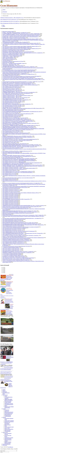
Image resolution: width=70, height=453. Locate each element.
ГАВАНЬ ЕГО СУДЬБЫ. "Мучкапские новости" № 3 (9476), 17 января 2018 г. (16, 239)
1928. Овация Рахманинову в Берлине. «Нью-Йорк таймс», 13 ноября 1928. (15, 119)
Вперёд (3, 26)
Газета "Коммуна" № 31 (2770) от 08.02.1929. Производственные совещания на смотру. (17, 121)
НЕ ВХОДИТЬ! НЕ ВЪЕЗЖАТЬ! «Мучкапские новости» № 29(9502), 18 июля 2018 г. (17, 137)
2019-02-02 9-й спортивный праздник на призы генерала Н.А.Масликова (15, 49)
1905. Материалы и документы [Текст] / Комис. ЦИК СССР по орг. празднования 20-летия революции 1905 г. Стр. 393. (23, 79)
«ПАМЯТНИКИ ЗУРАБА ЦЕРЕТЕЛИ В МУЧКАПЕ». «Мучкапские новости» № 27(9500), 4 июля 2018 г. (21, 145)
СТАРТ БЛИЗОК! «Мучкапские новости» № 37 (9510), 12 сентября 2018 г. (15, 99)
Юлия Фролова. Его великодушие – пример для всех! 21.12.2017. (13, 256)
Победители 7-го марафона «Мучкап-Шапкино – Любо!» (12, 53)
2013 (3, 271)
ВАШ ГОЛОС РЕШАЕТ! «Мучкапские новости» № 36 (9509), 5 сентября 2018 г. (16, 104)
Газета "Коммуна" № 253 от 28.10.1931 (9, 178)
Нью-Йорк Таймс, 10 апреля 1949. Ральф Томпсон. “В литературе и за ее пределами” (17, 82)
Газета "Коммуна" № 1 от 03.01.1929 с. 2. (9, 142)
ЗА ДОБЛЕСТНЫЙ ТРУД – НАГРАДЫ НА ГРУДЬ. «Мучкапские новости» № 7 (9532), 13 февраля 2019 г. (21, 33)
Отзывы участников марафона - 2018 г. (9, 57)
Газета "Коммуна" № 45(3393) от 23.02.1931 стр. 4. (11, 190)
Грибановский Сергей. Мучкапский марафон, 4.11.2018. (12, 54)
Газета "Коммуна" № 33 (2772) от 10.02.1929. (10, 112)
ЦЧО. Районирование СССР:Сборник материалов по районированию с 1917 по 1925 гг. (17, 126)
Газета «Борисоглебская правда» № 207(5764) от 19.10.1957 (12, 109)
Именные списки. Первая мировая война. (9, 407)
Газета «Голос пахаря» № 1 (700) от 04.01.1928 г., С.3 (11, 248)
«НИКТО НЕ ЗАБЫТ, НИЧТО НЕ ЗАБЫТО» (9, 400)
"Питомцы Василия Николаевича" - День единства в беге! (12, 65)
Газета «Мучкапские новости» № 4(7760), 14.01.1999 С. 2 (12, 106)
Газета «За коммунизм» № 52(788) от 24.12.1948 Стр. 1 (10, 23)
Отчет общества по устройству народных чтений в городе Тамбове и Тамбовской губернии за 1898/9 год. (21, 38)
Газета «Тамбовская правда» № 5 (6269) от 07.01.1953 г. (12, 98)
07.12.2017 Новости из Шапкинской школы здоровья (11, 254)
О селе (6, 395)
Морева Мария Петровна (6, 214)
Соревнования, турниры (9, 437)
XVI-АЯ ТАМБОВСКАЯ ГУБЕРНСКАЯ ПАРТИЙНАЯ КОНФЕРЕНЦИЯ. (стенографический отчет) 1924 (21, 111)
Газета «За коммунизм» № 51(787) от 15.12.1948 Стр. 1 (10, 21)
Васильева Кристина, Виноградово (8, 59)
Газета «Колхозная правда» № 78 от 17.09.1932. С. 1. (11, 147)
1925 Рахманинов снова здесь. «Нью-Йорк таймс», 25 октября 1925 (14, 117)
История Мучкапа (8, 415)
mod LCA (12, 274)
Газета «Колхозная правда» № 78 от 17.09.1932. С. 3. (11, 130)
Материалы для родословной (7, 423)
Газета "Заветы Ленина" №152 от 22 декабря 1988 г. (11, 157)
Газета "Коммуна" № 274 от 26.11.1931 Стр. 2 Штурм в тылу (13, 161)
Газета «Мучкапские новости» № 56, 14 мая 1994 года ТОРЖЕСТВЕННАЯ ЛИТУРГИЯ (18, 257)
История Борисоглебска (9, 413)
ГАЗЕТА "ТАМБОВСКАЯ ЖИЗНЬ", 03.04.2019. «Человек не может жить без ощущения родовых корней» (21, 34)
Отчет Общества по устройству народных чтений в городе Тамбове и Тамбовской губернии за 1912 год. (20, 48)
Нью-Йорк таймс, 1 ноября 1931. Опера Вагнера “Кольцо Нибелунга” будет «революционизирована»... (20, 36)
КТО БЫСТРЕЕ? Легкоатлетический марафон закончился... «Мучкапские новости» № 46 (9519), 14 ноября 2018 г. (22, 52)
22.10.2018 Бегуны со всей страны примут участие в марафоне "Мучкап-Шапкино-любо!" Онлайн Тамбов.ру (21, 78)
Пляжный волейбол (8, 438)
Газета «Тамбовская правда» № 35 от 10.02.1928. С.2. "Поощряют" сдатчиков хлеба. (17, 120)
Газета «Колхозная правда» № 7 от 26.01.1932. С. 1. (11, 141)
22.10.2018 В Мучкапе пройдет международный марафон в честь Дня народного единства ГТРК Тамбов (20, 76)
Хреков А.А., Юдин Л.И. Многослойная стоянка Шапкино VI (13, 236)
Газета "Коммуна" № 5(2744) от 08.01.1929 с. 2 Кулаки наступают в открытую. (16, 140)
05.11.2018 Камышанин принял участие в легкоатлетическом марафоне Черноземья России (18, 69)
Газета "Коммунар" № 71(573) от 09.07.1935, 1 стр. (9, 19)
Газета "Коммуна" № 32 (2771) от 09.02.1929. (10, 116)
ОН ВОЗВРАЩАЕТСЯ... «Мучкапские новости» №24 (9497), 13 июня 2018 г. (16, 163)
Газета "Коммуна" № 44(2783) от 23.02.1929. (10, 75)
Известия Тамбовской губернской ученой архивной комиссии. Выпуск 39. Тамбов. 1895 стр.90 (19, 222)
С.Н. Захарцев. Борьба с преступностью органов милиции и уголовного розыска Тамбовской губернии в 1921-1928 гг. (23, 216)
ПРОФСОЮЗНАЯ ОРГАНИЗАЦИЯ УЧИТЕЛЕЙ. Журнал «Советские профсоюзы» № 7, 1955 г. (19, 210)
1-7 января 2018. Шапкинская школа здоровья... (10, 247)
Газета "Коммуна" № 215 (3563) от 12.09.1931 (10, 193)
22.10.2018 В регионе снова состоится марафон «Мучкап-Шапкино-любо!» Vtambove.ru (17, 77)
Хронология (7, 410)
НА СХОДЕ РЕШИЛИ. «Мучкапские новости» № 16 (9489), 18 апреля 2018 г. (16, 199)
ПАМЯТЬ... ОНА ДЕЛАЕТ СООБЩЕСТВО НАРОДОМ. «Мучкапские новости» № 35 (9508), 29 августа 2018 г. (22, 108)
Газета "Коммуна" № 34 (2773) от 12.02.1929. (10, 107)
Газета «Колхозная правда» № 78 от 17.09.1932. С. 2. (11, 138)
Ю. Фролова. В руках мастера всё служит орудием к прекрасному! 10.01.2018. (16, 246)
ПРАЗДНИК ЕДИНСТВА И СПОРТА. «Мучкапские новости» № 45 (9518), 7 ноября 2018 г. (18, 66)
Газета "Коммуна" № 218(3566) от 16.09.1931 (10, 194)
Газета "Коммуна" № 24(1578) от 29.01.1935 (10, 202)
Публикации (4, 11)
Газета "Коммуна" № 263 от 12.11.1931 (9, 174)
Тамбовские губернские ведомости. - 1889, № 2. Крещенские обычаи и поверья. (16, 95)
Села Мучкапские (8, 416)
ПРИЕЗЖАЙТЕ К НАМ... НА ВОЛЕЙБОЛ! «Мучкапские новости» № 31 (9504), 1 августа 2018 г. (19, 123)
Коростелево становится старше (8, 31)
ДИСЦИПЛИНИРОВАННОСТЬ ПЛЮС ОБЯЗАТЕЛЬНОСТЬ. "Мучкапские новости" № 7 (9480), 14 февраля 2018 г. (23, 224)
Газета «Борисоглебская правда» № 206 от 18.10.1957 (11, 110)
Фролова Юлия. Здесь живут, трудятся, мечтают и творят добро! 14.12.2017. (15, 258)
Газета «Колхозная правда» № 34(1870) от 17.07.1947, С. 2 (12, 230)
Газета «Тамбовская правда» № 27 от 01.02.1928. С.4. (11, 131)
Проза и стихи (7, 428)
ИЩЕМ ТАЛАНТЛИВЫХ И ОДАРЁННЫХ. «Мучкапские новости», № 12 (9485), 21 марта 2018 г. (19, 211)
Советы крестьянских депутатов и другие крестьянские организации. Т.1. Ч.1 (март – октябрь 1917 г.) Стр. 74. (21, 81)
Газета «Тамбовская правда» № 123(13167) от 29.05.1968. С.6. (13, 232)
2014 (3, 270)
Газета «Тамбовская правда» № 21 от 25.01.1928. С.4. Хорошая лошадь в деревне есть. (17, 171)
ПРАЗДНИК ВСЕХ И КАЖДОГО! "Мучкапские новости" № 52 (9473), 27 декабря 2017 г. (18, 251)
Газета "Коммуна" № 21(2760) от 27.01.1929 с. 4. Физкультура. (13, 169)
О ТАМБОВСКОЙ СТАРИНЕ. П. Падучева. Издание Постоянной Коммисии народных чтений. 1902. (20, 43)
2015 (3, 269)
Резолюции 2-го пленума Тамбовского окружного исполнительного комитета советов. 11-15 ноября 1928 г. (21, 183)
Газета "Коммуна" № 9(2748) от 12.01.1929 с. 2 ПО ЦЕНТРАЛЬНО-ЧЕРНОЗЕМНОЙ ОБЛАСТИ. (19, 139)
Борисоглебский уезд (8, 414)
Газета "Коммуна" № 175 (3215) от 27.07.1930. (10, 88)
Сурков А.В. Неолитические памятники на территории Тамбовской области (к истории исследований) (20, 226)
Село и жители (5, 394)
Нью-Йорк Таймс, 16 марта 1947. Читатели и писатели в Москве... (14, 37)
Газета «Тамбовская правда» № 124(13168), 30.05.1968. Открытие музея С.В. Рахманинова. (18, 231)
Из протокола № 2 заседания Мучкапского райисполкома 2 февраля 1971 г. (15, 207)
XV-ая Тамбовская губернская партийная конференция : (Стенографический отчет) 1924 (18, 156)
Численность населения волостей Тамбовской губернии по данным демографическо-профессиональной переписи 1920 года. (24, 148)
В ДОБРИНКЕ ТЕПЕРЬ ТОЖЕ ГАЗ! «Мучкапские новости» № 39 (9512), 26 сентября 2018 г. (18, 92)
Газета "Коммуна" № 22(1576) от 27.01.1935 (10, 204)
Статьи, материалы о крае (9, 426)
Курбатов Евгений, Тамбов (7, 62)
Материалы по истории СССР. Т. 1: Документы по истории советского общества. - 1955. (18, 83)
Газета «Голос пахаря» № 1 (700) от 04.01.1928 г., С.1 (11, 250)
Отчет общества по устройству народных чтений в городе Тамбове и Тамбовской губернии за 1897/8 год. (21, 35)
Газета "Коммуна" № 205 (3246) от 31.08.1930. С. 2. (11, 85)
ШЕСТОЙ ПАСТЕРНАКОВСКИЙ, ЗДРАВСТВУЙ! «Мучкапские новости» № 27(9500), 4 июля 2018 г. (20, 144)
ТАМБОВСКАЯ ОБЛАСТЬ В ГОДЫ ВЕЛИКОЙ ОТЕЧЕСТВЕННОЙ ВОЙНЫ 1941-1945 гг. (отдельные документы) (23, 205)
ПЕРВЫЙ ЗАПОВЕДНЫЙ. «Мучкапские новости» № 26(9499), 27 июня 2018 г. (16, 155)
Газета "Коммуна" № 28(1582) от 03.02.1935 (10, 201)
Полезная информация (6, 444)
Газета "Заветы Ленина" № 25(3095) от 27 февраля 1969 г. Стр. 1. (13, 122)
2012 (3, 272)
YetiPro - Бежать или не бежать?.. (8, 58)
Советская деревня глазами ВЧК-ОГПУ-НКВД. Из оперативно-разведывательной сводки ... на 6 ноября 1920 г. (21, 218)
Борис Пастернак (8, 430)
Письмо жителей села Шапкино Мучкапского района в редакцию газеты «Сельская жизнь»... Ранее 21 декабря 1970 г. (23, 215)
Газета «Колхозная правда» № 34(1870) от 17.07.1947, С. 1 (12, 229)
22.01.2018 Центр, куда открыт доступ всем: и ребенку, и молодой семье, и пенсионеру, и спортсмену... (20, 235)
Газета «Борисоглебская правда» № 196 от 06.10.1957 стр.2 (12, 219)
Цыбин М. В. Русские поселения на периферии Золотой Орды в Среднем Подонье (16, 213)
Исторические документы (9, 421)
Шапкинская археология (9, 412)
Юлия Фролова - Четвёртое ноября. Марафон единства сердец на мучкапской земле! (17, 51)
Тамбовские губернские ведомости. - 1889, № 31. (11, 89)
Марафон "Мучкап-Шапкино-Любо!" (8, 442)
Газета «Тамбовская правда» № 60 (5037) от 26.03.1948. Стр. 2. (13, 242)
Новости (3, 390)
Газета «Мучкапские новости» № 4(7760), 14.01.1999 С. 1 (12, 105)
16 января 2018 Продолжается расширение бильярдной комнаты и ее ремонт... (16, 240)
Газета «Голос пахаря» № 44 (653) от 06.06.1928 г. (11, 152)
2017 (3, 267)
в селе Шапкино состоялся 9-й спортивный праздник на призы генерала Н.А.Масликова (6, 284)
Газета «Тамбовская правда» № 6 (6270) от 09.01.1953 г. (12, 94)
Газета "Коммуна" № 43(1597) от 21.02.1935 (10, 195)
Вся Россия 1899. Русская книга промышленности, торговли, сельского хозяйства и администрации (19, 84)
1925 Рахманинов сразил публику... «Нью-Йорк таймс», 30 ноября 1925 (15, 42)
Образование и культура (9, 403)
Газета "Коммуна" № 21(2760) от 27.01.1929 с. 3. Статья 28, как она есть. (15, 132)
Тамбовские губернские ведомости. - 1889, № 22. (11, 91)
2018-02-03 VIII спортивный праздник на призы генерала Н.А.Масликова (15, 238)
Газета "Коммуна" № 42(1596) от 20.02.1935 (10, 197)
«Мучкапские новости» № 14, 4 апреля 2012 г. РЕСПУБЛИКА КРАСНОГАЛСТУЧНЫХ (18, 159)
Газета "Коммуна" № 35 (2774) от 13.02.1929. (10, 102)
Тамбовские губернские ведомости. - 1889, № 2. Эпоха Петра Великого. (15, 97)
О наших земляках (8, 402)
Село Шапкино (10, 447)
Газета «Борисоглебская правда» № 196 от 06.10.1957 (11, 115)
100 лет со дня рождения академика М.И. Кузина (9, 357)
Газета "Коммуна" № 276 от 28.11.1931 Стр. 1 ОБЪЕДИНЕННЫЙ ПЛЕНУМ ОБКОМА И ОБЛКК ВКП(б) (21, 162)
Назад (3, 25)
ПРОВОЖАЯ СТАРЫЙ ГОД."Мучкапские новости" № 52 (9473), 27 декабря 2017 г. (17, 252)
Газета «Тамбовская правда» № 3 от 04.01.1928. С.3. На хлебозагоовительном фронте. (17, 172)
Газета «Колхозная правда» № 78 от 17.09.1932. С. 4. (11, 124)
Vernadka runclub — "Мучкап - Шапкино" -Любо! (11, 55)
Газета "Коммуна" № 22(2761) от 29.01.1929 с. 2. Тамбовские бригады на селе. (16, 151)
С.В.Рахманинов (7, 431)
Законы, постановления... (9, 429)
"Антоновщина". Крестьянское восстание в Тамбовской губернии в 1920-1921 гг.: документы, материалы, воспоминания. (23, 175)
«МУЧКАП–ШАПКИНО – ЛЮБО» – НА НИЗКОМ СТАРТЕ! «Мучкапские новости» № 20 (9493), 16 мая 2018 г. (22, 166)
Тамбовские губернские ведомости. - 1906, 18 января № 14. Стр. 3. (12, 17)
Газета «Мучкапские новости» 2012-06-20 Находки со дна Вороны (14, 227)
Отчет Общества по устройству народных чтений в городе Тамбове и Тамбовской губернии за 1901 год (20, 223)
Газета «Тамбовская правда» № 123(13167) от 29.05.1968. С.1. (13, 234)
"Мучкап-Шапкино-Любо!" (9, 290)
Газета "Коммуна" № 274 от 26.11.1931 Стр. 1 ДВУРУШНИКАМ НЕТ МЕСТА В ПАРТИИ (18, 160)
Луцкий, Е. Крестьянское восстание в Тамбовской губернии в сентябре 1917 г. (16, 260)
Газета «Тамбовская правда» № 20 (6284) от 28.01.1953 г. (12, 86)
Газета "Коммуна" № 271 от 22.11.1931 (9, 173)
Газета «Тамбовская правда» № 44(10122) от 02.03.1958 (12, 225)
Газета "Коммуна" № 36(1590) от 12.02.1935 (10, 200)
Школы (6, 405)
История (3, 408)
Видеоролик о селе (6, 361)
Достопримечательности (9, 404)
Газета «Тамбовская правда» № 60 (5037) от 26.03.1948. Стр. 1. (13, 241)
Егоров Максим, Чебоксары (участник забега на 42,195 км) (12, 61)
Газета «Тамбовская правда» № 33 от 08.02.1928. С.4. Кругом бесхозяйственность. (16, 113)
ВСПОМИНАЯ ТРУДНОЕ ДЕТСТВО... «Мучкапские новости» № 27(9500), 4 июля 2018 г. (18, 146)
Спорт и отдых (5, 432)
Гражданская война (8, 401)
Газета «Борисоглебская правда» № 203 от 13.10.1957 (11, 114)
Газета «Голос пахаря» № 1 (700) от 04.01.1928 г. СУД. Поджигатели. (14, 143)
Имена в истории (8, 424)
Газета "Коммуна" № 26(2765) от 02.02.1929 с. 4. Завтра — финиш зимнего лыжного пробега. (18, 168)
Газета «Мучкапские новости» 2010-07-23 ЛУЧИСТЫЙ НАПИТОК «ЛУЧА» (16, 47)
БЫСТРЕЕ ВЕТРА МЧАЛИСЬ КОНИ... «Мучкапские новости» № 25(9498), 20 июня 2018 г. (18, 158)
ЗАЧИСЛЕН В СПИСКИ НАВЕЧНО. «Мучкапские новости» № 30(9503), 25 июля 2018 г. (18, 127)
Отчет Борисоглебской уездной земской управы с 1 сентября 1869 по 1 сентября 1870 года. (18, 74)
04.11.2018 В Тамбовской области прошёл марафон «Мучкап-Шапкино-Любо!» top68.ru (17, 70)
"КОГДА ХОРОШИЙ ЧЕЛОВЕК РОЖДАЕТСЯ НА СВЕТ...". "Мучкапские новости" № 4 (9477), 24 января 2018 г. (22, 233)
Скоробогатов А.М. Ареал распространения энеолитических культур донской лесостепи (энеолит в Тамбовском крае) (23, 237)
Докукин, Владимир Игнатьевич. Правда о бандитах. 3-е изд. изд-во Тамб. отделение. (17, 177)
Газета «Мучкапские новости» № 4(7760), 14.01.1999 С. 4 (12, 101)
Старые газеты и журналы (9, 420)
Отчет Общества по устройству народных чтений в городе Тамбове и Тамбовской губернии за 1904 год (20, 192)
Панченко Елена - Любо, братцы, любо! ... (9, 64)
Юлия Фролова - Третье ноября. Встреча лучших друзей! (12, 50)
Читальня (4, 417)
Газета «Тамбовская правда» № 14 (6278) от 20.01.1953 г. (12, 90)
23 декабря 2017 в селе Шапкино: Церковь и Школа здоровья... (13, 255)
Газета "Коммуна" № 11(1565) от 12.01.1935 (10, 203)
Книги (6, 425)
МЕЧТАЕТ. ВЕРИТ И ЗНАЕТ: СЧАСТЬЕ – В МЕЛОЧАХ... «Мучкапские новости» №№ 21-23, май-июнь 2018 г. (22, 164)
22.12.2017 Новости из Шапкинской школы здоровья (11, 253)
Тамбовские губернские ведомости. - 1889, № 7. (10, 96)
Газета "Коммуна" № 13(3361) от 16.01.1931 (10, 191)
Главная (3, 9)
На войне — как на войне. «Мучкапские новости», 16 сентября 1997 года (15, 32)
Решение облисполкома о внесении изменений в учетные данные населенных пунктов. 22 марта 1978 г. (20, 206)
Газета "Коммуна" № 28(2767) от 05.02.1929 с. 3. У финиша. (12, 167)
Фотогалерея (4, 445)
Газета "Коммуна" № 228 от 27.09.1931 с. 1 (9, 170)
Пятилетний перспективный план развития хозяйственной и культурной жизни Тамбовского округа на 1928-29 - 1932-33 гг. (24, 180)
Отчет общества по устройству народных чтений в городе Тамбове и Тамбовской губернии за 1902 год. (20, 46)
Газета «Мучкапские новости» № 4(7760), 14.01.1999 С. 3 (12, 100)
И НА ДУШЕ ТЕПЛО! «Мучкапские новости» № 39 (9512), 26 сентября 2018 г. (16, 93)
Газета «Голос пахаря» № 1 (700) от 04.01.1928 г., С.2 (11, 249)
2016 (3, 268)
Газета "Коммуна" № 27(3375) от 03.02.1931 (10, 188)
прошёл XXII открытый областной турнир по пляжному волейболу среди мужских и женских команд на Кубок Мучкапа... (9, 301)
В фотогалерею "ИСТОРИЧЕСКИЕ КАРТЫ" (5, 380)
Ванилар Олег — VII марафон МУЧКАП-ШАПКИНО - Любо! (13, 63)
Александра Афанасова (6, 60)
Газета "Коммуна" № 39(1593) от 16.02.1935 (10, 198)
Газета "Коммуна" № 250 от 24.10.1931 (9, 179)
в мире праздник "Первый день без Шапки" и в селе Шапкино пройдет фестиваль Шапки (6, 278)
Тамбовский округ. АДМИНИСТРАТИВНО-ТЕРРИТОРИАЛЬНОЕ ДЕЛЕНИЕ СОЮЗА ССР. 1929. (20, 125)
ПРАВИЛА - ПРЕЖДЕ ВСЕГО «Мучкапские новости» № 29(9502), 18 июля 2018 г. (17, 136)
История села (7, 409)
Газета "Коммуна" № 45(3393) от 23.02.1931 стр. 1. (11, 189)
